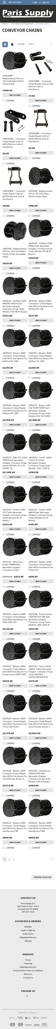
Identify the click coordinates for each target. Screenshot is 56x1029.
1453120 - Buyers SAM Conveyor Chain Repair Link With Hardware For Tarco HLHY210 (14, 722)
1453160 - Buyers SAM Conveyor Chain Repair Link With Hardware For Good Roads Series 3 (40, 722)
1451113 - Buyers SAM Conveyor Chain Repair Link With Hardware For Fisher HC (40, 566)
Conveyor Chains (43, 24)
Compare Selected (42, 877)
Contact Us (28, 977)
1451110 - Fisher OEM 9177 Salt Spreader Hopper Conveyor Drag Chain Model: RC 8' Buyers (14, 515)
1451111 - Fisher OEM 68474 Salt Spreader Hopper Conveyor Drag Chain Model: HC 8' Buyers (40, 515)
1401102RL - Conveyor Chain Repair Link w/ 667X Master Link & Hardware (39, 137)
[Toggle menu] (4, 4)
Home (4, 24)
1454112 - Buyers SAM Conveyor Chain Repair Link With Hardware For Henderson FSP (14, 827)
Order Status (28, 934)
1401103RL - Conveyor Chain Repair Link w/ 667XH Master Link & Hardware (14, 195)
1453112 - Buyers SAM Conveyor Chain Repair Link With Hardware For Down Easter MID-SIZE (14, 670)
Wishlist (28, 927)
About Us (28, 974)
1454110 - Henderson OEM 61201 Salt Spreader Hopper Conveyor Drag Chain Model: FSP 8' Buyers (39, 776)
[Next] (51, 859)
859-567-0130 (15, 2)
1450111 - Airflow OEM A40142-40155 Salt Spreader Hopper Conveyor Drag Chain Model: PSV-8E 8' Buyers (15, 306)
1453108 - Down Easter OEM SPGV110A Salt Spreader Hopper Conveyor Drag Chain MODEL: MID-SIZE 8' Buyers (40, 619)
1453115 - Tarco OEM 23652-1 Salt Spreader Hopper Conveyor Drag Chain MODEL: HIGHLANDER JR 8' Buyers (40, 672)
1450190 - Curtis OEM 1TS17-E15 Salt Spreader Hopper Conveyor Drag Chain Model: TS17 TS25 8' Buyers (39, 463)
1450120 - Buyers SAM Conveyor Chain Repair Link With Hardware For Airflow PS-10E (40, 305)
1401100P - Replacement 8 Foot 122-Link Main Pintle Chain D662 (13, 79)
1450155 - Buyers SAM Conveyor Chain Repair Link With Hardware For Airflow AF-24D (40, 357)
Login (35, 2)
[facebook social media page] (27, 996)
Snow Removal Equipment (22, 24)
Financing (28, 963)
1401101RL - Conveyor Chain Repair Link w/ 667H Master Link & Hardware (14, 142)
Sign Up (45, 2)
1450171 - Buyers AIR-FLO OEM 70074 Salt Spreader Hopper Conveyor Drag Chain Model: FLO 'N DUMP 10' (39, 411)
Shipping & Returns (28, 937)
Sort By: (21, 44)
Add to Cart (15, 95)
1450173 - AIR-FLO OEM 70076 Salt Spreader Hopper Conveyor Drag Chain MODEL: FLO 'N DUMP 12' (14, 463)
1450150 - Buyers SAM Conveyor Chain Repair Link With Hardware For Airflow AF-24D (14, 357)
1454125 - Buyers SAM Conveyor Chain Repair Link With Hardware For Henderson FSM (40, 827)
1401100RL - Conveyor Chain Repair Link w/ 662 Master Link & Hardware (40, 85)
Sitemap (28, 941)
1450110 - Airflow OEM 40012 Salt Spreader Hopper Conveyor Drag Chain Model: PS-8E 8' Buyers (40, 248)
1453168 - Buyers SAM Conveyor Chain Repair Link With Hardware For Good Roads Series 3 (14, 774)
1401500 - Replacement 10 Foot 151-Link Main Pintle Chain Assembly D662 (14, 252)
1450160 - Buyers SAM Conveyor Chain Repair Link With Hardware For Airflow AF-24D (14, 409)
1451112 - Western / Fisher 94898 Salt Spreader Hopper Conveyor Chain (12, 566)
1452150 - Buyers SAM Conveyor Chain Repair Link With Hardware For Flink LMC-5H (14, 618)
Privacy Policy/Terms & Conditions (28, 970)
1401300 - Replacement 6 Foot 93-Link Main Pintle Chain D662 (40, 194)
